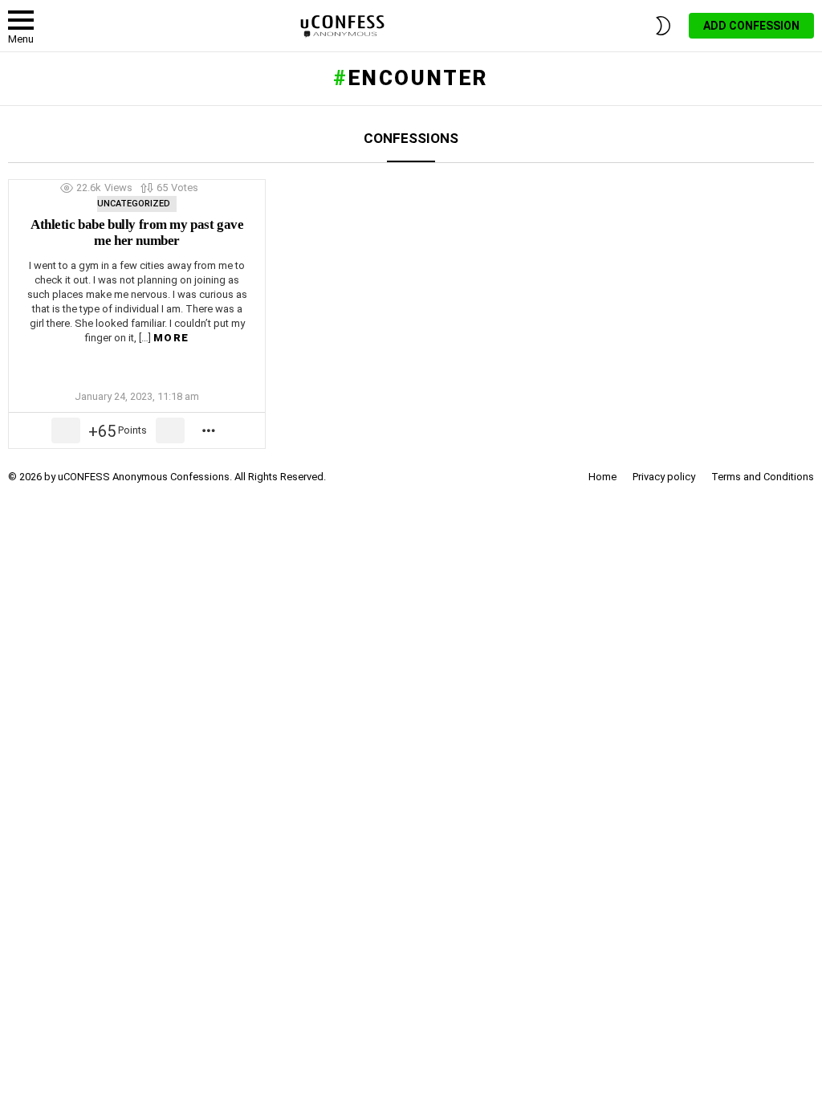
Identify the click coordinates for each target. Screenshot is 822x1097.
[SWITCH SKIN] (663, 26)
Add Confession (751, 25)
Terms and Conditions (762, 477)
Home (602, 477)
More (171, 338)
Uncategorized (133, 203)
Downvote (170, 430)
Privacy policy (664, 477)
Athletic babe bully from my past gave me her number (137, 232)
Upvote (65, 430)
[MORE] (209, 430)
